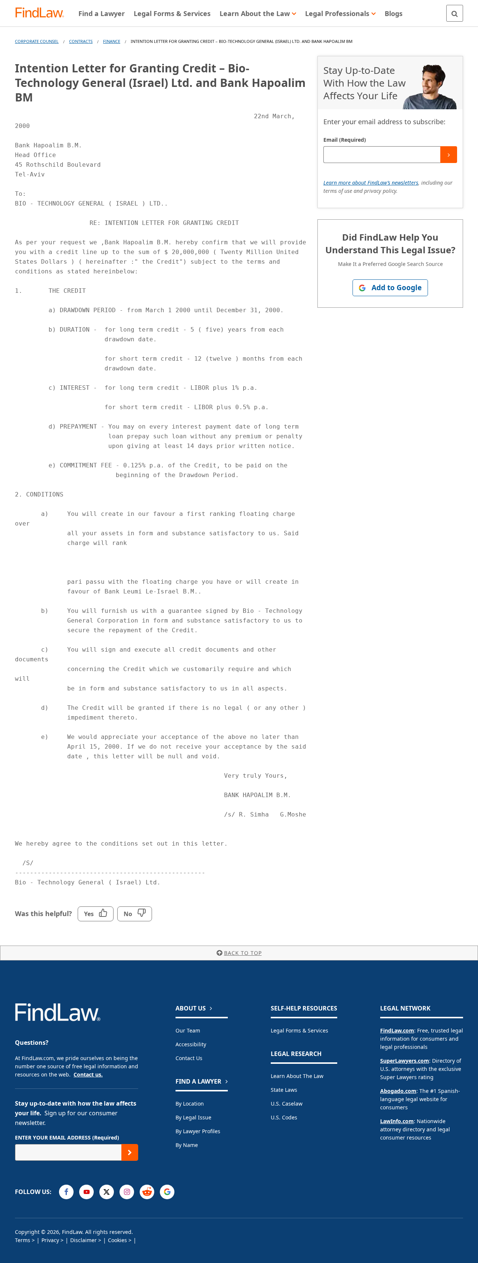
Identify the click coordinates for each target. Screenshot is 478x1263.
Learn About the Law (297, 1075)
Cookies (117, 1240)
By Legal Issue (193, 1117)
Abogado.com (398, 1090)
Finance (111, 41)
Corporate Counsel (37, 41)
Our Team (188, 1030)
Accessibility (191, 1044)
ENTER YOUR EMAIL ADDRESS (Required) (67, 1137)
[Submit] (448, 154)
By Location (190, 1103)
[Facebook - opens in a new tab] (66, 1192)
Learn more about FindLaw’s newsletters (370, 182)
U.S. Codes (284, 1117)
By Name (187, 1144)
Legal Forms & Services (299, 1030)
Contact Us (189, 1058)
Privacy (50, 1240)
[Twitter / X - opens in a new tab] (106, 1192)
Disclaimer (83, 1240)
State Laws (284, 1089)
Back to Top (243, 952)
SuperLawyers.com (404, 1060)
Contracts (81, 41)
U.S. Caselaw (286, 1103)
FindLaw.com (397, 1030)
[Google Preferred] (167, 1192)
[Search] (454, 13)
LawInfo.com (397, 1121)
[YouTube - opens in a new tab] (86, 1192)
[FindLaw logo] (42, 13)
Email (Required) (344, 139)
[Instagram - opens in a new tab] (127, 1192)
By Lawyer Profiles (198, 1131)
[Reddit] (147, 1192)
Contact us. (88, 1074)
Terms (22, 1240)
